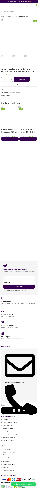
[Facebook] (14, 410)
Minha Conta (6, 449)
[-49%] (10, 115)
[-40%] (28, 115)
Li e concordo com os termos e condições (16, 290)
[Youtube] (24, 410)
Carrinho (5, 455)
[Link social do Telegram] (15, 95)
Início (2, 16)
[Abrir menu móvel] (2, 6)
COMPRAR (22, 79)
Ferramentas (9, 16)
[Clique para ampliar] (5, 51)
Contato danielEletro (8, 428)
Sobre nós (5, 419)
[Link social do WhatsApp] (13, 95)
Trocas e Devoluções (8, 457)
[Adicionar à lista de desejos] (3, 126)
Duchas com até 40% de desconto (18, 2)
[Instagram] (19, 410)
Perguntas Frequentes (9, 425)
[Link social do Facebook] (11, 95)
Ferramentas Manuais (21, 16)
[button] (23, 484)
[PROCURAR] (35, 11)
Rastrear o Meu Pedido (9, 452)
